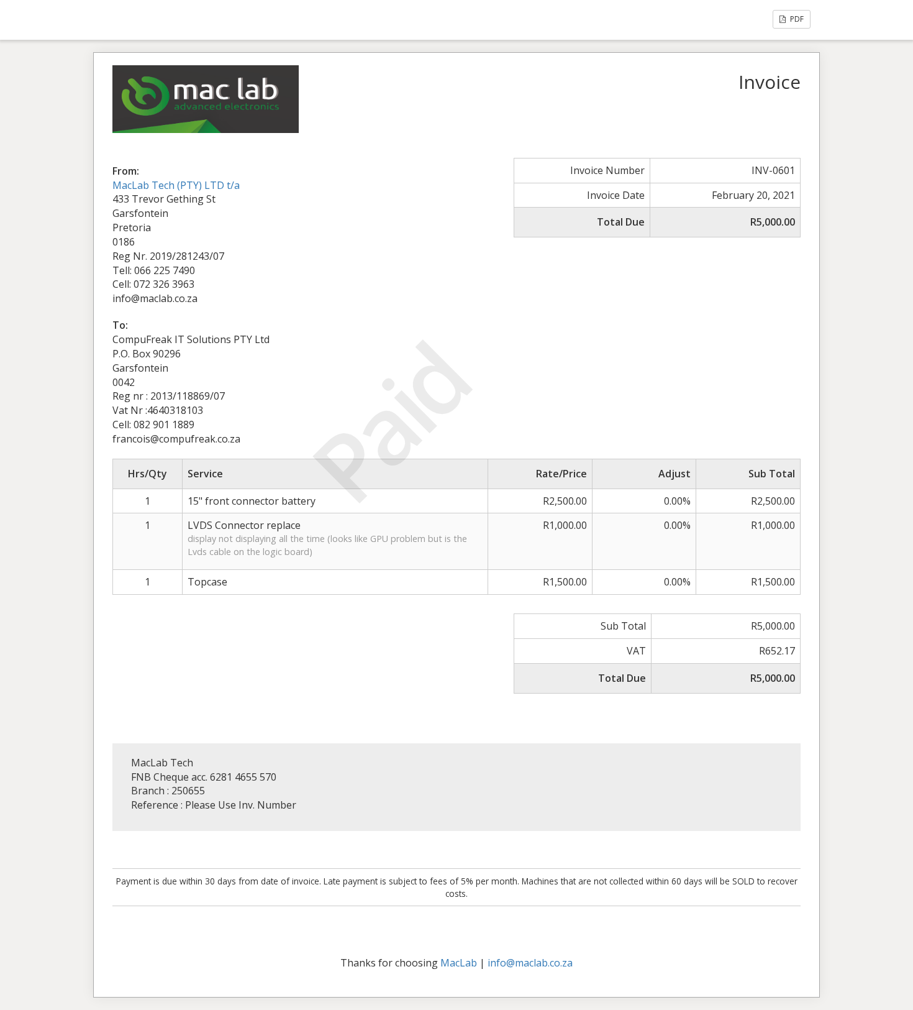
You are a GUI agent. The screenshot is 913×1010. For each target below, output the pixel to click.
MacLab (458, 963)
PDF (796, 19)
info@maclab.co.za (530, 963)
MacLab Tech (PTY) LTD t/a (176, 185)
